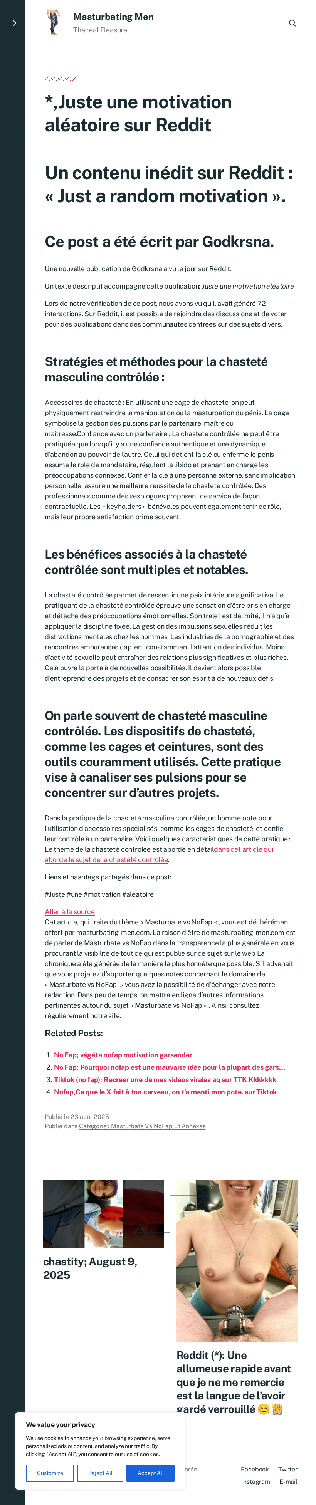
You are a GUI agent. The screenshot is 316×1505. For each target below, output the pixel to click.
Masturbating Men (113, 16)
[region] (100, 1451)
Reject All (100, 1473)
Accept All (151, 1473)
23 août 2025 (90, 1117)
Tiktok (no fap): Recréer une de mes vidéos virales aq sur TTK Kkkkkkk (165, 1079)
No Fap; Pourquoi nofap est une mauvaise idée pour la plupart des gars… (169, 1067)
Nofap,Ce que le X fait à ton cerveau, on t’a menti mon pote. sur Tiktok (165, 1092)
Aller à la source (70, 912)
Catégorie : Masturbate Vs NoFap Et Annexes (142, 1126)
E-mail (288, 1481)
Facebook (255, 1469)
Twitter (288, 1469)
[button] (12, 752)
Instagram (255, 1481)
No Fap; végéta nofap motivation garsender (123, 1055)
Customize (50, 1473)
